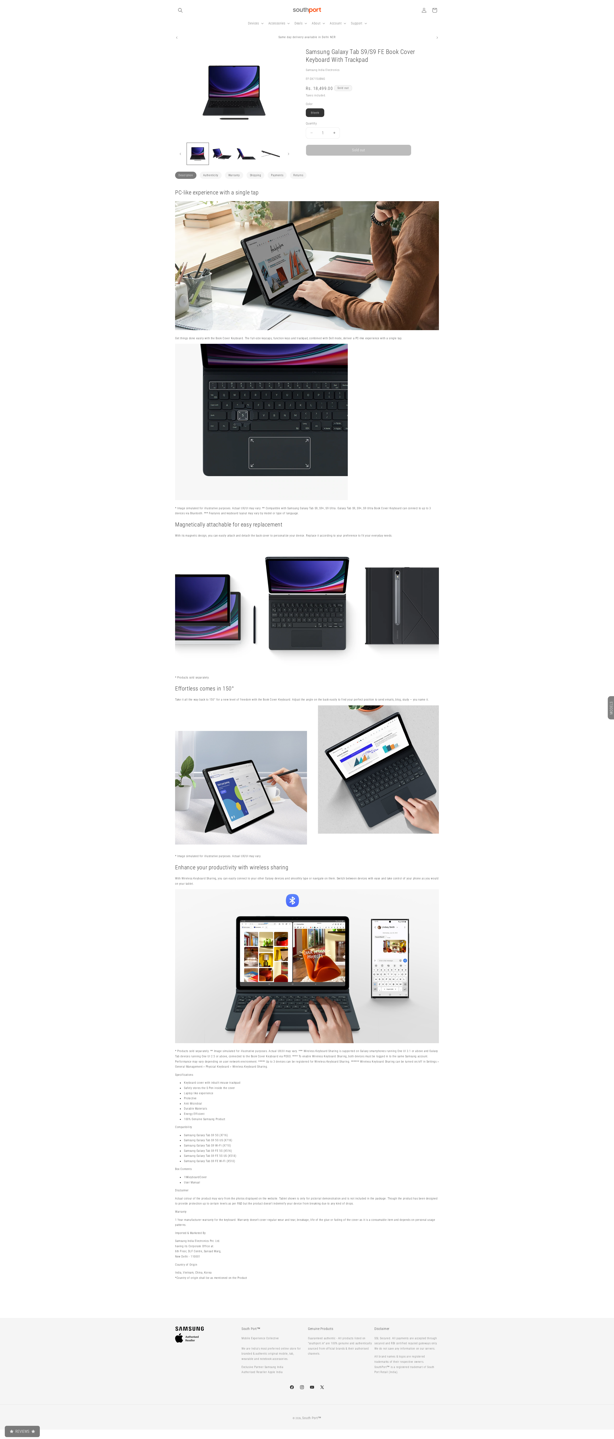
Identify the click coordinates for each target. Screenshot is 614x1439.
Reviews (22, 1431)
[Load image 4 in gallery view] (271, 154)
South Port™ (311, 1418)
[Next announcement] (437, 37)
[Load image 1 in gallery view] (198, 154)
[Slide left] (180, 154)
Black (317, 114)
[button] (180, 10)
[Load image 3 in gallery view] (246, 154)
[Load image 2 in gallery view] (222, 154)
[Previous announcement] (176, 37)
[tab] (185, 175)
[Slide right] (288, 154)
